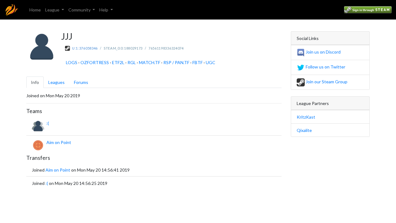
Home (35, 9)
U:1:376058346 (85, 48)
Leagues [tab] (56, 82)
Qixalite (304, 130)
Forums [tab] (81, 82)
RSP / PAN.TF (176, 62)
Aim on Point (58, 142)
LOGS (71, 62)
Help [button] (104, 9)
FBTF (197, 62)
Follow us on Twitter (325, 66)
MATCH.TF (149, 62)
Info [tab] (35, 82)
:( (47, 123)
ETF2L (118, 62)
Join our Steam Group (326, 81)
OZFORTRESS (94, 62)
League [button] (52, 9)
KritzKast (306, 117)
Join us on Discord (323, 52)
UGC (210, 62)
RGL (131, 62)
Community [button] (80, 9)
